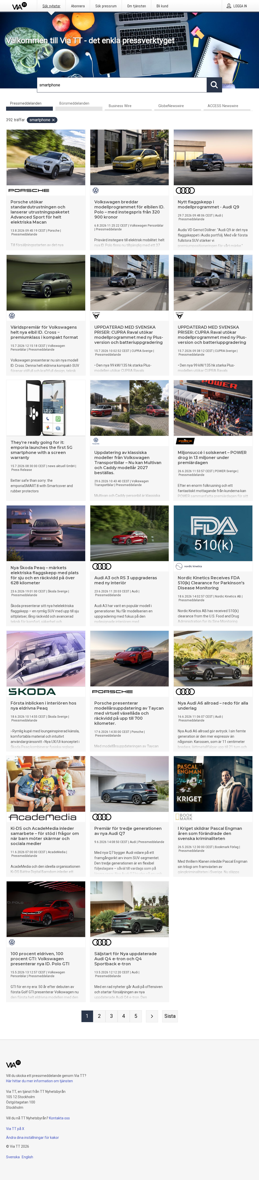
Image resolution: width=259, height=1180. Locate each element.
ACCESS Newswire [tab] (223, 106)
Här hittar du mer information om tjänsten (39, 1081)
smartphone (39, 119)
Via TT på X (15, 1129)
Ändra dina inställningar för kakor (32, 1138)
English (27, 1157)
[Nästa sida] (152, 1016)
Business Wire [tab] (120, 106)
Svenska (13, 1157)
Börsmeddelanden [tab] (74, 103)
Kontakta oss (59, 1118)
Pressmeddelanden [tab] (25, 103)
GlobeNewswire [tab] (171, 106)
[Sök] (214, 84)
